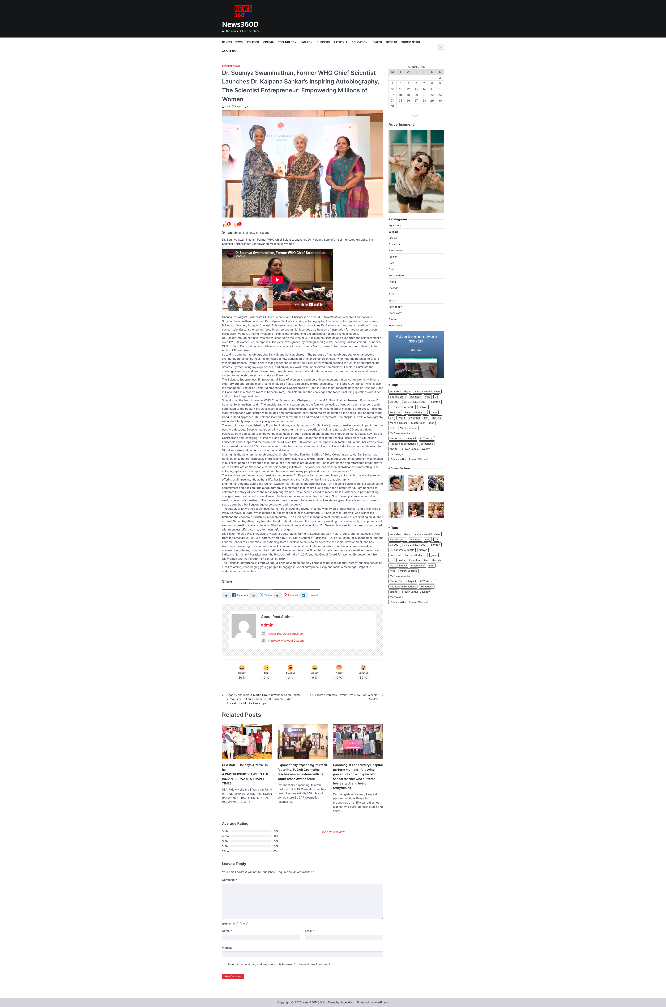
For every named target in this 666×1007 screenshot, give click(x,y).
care (427, 396)
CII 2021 (394, 401)
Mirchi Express (408, 428)
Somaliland (427, 443)
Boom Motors (398, 396)
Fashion (306, 42)
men (431, 422)
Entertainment (396, 250)
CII (436, 396)
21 (424, 95)
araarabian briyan (400, 391)
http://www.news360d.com (286, 640)
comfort (435, 401)
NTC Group (426, 438)
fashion (423, 407)
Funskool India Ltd (415, 412)
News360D (240, 24)
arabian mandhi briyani (427, 391)
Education (359, 42)
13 (416, 89)
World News (410, 42)
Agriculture (394, 225)
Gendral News (231, 66)
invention (414, 417)
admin (228, 106)
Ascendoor (347, 1002)
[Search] (441, 46)
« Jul (414, 115)
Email (310, 931)
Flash (391, 263)
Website (227, 947)
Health (377, 42)
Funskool (395, 412)
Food (391, 269)
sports (394, 448)
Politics (253, 42)
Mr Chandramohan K (402, 433)
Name (227, 931)
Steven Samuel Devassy (416, 448)
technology (396, 454)
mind (392, 428)
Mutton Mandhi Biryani (403, 438)
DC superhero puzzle (402, 407)
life (426, 417)
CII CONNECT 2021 (415, 401)
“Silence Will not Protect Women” (409, 459)
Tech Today (395, 306)
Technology (287, 42)
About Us (229, 51)
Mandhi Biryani (398, 422)
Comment (229, 879)
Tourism (392, 319)
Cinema (268, 42)
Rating (227, 924)
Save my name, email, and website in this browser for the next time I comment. (279, 964)
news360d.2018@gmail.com (286, 633)
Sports (391, 42)
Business (323, 42)
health (401, 417)
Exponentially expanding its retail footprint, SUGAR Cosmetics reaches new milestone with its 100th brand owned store (302, 771)
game (434, 412)
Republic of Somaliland (403, 443)
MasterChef (418, 422)
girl (391, 417)
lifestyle (436, 417)
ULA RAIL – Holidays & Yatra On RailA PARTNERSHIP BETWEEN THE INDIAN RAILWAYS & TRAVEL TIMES (245, 774)
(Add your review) (334, 832)
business (415, 396)
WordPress (381, 1002)
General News (232, 42)
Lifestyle (341, 42)
